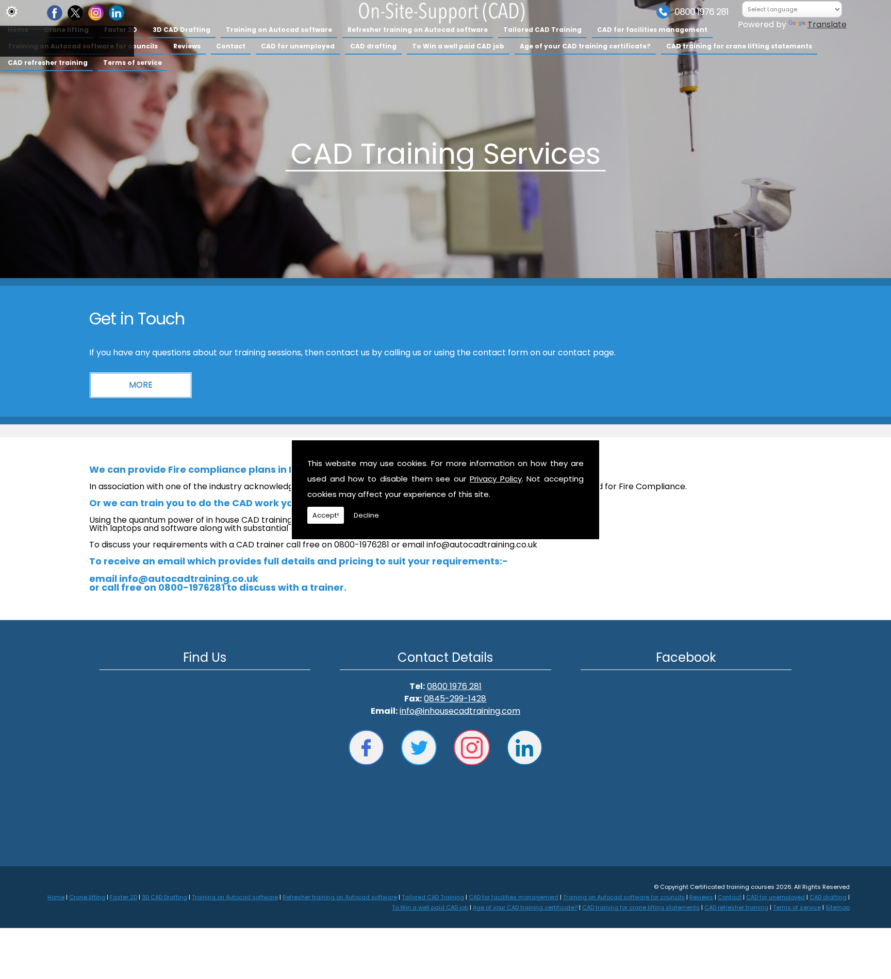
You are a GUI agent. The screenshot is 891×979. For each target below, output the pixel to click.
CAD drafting (373, 46)
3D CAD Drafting (181, 29)
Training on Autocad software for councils (624, 897)
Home (55, 897)
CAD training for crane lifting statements (739, 46)
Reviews (187, 46)
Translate (827, 24)
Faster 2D (123, 897)
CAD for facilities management (652, 29)
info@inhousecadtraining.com (460, 711)
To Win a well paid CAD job (458, 46)
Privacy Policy (496, 478)
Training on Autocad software (279, 29)
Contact (230, 46)
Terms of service (132, 62)
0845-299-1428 (455, 699)
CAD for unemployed (298, 46)
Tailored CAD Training (542, 29)
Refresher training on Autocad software (418, 29)
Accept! (325, 515)
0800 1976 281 (701, 12)
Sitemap (838, 907)
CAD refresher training (48, 62)
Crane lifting (87, 897)
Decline (366, 515)
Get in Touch (137, 318)
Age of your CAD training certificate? (585, 46)
